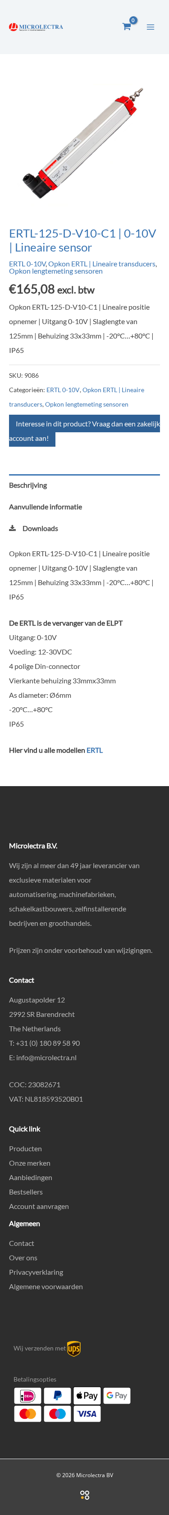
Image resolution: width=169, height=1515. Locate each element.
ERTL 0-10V (27, 263)
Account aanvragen (39, 1206)
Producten (25, 1148)
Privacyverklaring (36, 1272)
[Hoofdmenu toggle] (150, 26)
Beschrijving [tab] (28, 485)
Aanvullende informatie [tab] (45, 506)
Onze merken (29, 1162)
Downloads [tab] (40, 528)
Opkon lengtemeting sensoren (56, 270)
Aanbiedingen (30, 1177)
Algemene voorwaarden (46, 1286)
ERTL (95, 750)
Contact (21, 1243)
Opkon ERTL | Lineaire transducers (101, 263)
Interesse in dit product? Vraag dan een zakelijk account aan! (84, 430)
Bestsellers (26, 1191)
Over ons (23, 1257)
